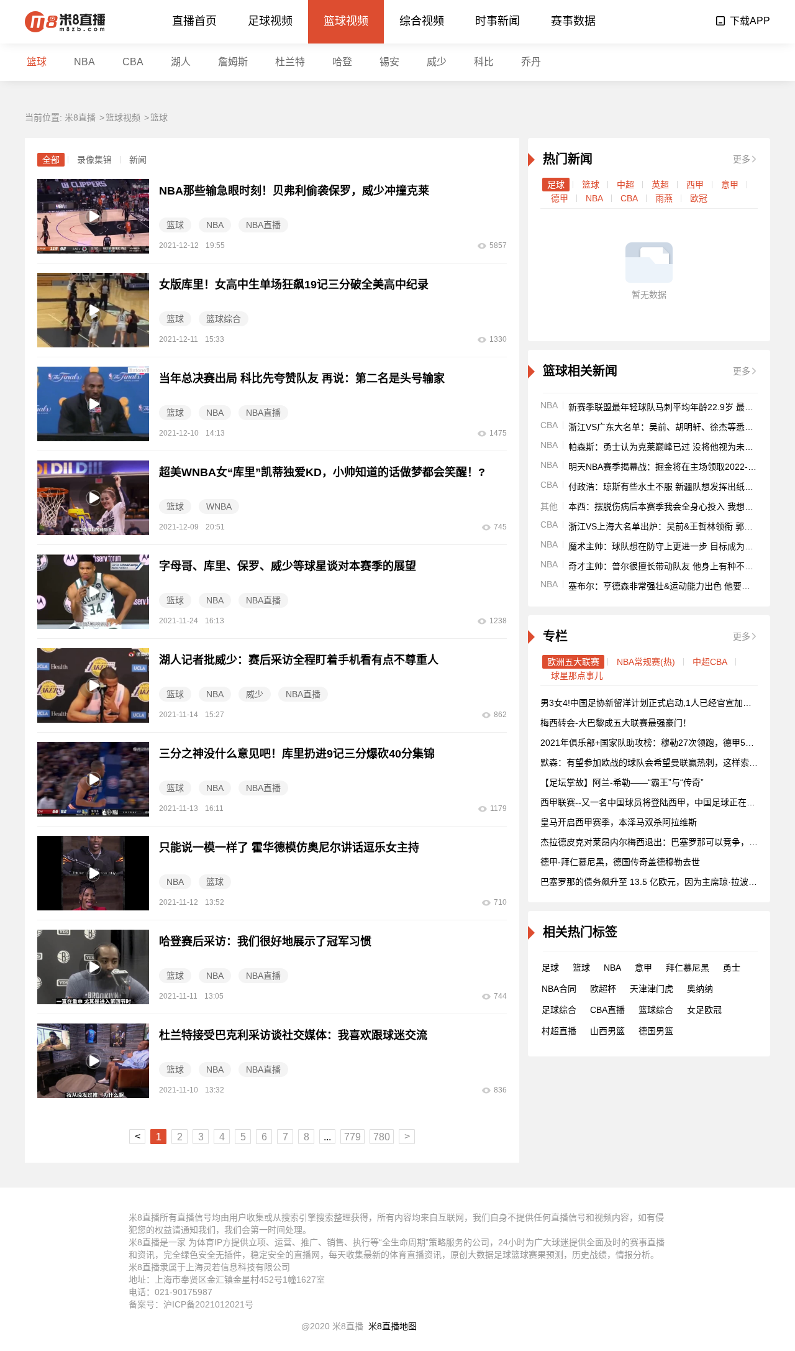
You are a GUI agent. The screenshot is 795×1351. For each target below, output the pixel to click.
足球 (556, 185)
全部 (51, 160)
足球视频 (270, 21)
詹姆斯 (233, 62)
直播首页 (194, 21)
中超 (625, 185)
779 (352, 1137)
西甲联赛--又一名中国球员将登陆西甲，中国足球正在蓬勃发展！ (665, 802)
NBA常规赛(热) (646, 662)
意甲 (729, 185)
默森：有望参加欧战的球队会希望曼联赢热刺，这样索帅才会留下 (666, 762)
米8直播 (80, 117)
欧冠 (698, 198)
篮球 (37, 62)
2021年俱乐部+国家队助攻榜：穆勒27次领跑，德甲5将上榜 (655, 743)
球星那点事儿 (577, 675)
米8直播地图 (392, 1326)
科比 (484, 62)
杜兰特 (290, 62)
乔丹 (531, 62)
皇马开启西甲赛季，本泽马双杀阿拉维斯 (618, 822)
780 (381, 1137)
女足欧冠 (704, 1010)
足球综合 (559, 1010)
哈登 (342, 62)
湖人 (181, 62)
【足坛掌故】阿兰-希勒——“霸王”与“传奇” (622, 782)
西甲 (695, 185)
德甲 (559, 198)
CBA (132, 62)
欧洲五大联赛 (573, 662)
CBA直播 (607, 1010)
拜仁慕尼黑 (687, 968)
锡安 (389, 62)
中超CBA (710, 662)
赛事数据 (573, 21)
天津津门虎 (651, 989)
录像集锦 (94, 160)
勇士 (731, 968)
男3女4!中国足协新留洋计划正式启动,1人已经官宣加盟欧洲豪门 (663, 703)
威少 (437, 62)
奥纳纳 (700, 989)
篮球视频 (346, 21)
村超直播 (559, 1031)
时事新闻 (497, 21)
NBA (84, 62)
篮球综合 (655, 1010)
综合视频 (421, 21)
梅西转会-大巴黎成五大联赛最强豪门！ (615, 723)
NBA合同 (559, 989)
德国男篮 (655, 1031)
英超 (660, 185)
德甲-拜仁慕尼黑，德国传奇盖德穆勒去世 (620, 862)
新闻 (138, 160)
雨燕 (664, 198)
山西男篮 (607, 1031)
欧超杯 (603, 989)
